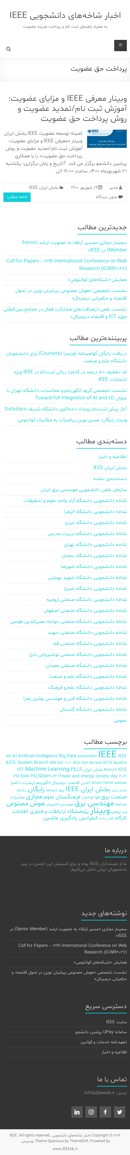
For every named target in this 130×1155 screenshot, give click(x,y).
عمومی (120, 720)
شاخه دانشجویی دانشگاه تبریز (96, 522)
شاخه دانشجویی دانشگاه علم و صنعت (88, 676)
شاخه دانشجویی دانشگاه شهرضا (94, 566)
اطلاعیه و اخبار (112, 456)
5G (8, 756)
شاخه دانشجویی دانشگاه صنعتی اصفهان (85, 610)
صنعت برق (114, 797)
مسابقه (121, 804)
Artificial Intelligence (37, 756)
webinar (121, 783)
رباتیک (21, 790)
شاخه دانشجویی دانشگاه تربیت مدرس (87, 533)
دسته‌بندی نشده (110, 478)
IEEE (107, 755)
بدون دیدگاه (107, 197)
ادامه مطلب (17, 197)
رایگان (36, 789)
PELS (76, 769)
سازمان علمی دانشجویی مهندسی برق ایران (84, 489)
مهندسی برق (94, 803)
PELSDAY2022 (44, 776)
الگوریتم (43, 783)
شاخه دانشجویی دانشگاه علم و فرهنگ (87, 687)
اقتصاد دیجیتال (66, 783)
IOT (20, 770)
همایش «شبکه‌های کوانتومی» (97, 279)
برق (61, 790)
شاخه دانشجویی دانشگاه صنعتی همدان (86, 665)
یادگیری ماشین (60, 818)
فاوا (97, 797)
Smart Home (102, 782)
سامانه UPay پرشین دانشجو (101, 1032)
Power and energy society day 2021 (92, 776)
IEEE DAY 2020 (61, 763)
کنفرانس (88, 818)
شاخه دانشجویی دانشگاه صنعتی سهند (87, 632)
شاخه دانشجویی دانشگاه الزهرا (95, 511)
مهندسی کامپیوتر (59, 804)
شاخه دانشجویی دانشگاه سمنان (94, 555)
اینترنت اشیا (23, 783)
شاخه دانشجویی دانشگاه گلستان (93, 709)
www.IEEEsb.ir (65, 1149)
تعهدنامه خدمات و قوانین (103, 1042)
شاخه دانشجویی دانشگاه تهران (95, 544)
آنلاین (85, 782)
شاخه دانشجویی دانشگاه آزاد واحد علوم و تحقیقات (75, 500)
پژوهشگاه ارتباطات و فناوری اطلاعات (50, 811)
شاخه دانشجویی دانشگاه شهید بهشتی (87, 577)
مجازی (34, 796)
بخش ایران (119, 790)
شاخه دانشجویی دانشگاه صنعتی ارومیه (86, 599)
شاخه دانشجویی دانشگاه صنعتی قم (90, 643)
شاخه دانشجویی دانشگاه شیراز (95, 588)
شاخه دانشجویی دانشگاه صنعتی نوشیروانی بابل (78, 654)
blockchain (87, 756)
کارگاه (121, 818)
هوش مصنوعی (25, 803)
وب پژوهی (119, 811)
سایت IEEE (116, 1022)
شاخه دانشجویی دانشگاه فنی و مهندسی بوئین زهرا (75, 698)
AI (14, 756)
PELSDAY (21, 776)
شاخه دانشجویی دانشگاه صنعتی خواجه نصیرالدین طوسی (68, 621)
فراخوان (87, 797)
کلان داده (106, 818)
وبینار (100, 810)
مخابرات (17, 797)
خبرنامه (51, 790)
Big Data (67, 756)
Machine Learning (47, 769)
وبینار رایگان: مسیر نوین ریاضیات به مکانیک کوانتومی (72, 420)
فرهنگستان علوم (62, 797)
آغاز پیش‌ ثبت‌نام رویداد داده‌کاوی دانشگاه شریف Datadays (66, 409)
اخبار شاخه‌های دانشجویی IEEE (65, 16)
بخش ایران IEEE (44, 188)
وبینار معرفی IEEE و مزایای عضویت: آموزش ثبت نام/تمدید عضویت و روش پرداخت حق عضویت (67, 108)
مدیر (113, 188)
